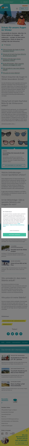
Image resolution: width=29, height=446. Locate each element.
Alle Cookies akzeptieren (14, 234)
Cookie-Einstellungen (14, 230)
